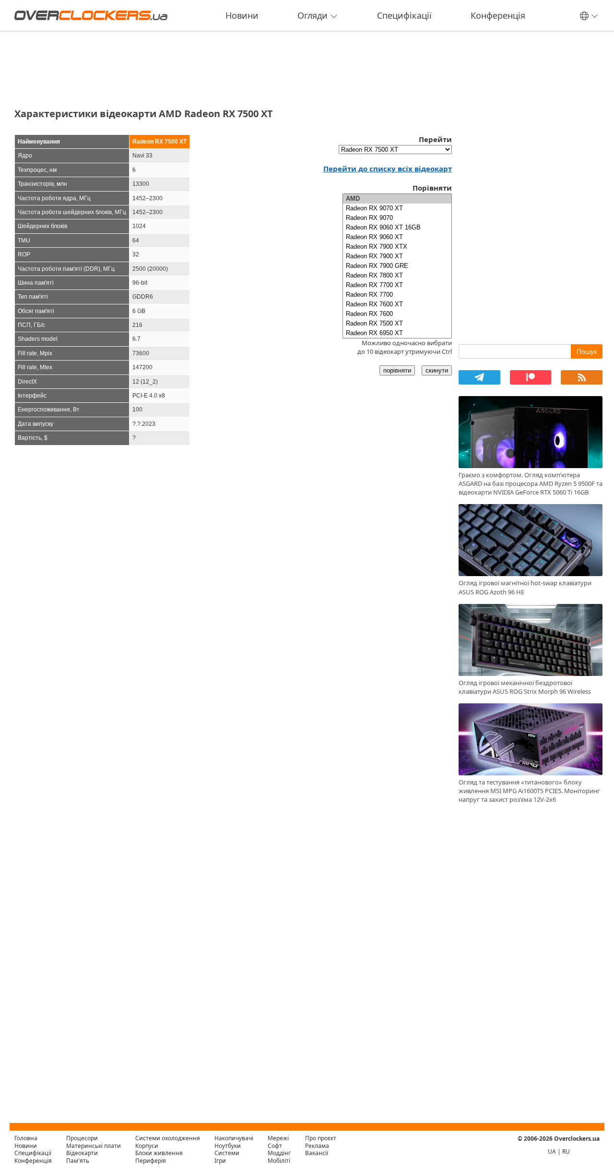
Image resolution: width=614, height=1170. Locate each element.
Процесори (82, 1138)
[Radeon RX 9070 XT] (397, 208)
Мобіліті (279, 1161)
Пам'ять (77, 1161)
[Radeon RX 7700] (397, 295)
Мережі (278, 1138)
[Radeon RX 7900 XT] (397, 256)
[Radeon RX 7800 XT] (397, 275)
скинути (436, 370)
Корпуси (146, 1146)
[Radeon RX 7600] (397, 314)
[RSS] (581, 377)
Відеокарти (82, 1153)
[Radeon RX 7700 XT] (397, 285)
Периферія (150, 1161)
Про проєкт (320, 1138)
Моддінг (279, 1153)
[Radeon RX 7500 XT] (397, 323)
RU (566, 1151)
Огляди (312, 15)
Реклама (317, 1146)
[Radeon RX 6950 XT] (397, 333)
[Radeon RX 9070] (397, 218)
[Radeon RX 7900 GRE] (397, 266)
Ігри (220, 1161)
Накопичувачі (233, 1138)
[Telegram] (479, 377)
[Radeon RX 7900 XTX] (397, 247)
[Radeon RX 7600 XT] (397, 304)
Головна (25, 1138)
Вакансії (316, 1153)
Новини (242, 15)
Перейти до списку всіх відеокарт (387, 168)
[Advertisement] (233, 66)
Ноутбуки (227, 1146)
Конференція (498, 15)
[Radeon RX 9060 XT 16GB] (397, 227)
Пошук (587, 351)
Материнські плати (93, 1146)
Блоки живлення (159, 1153)
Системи (226, 1153)
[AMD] (397, 199)
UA (552, 1151)
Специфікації (404, 15)
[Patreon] (531, 377)
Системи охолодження (167, 1138)
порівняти (397, 370)
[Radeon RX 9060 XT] (397, 237)
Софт (275, 1146)
